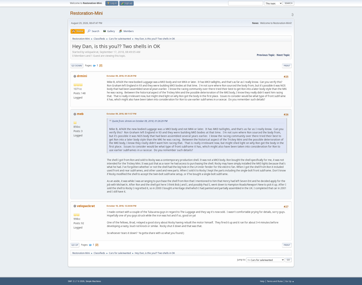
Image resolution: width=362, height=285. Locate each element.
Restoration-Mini (86, 13)
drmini (82, 76)
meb (80, 114)
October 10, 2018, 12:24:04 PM (121, 205)
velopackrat (86, 206)
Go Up (74, 245)
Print (287, 65)
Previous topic (266, 55)
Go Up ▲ (289, 281)
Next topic (283, 55)
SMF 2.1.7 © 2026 (76, 281)
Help (262, 281)
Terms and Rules (275, 281)
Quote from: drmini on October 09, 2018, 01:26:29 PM (139, 121)
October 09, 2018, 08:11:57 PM (121, 113)
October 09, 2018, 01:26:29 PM (121, 75)
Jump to (241, 259)
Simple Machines (93, 281)
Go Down (76, 65)
